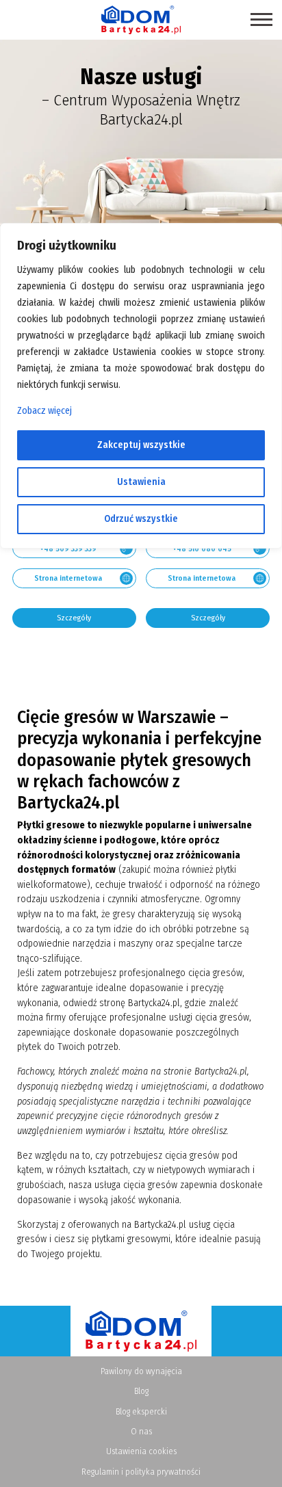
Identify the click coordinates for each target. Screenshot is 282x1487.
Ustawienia (141, 482)
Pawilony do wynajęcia (141, 1371)
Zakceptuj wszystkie (141, 445)
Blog (141, 1391)
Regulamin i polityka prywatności (141, 1471)
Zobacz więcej (44, 411)
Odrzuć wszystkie (141, 519)
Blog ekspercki (141, 1411)
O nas (141, 1431)
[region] (141, 743)
